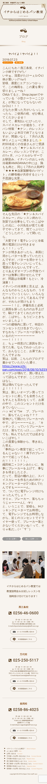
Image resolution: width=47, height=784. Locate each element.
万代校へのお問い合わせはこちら (24, 756)
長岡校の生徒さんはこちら (21, 766)
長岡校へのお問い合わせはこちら (24, 768)
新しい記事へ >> (32, 539)
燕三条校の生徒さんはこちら (21, 761)
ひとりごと (8, 62)
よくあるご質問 (14, 751)
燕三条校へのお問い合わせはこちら (25, 763)
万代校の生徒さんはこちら (21, 758)
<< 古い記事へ (11, 539)
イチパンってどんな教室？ (21, 748)
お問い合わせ (14, 753)
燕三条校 (19, 62)
